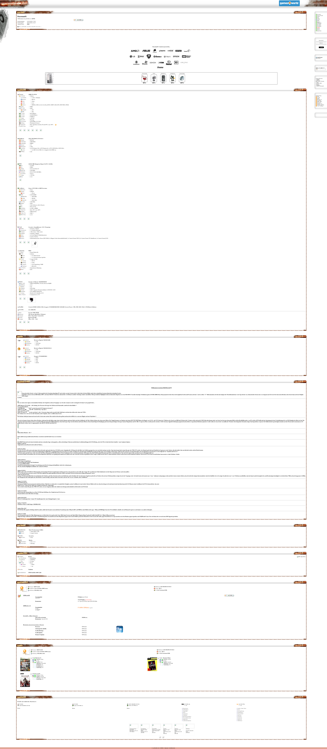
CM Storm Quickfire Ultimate (37, 314)
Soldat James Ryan (242, 708)
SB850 (31, 143)
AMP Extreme (33, 211)
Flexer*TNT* (240, 713)
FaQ (318, 17)
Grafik (318, 97)
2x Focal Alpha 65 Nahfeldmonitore (38, 235)
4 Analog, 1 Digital (34, 233)
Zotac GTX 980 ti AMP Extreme (38, 188)
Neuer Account (320, 15)
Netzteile (319, 102)
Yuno (317, 82)
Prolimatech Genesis (35, 123)
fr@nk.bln (185, 719)
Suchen (318, 16)
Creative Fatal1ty (34, 236)
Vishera (32, 96)
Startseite (319, 14)
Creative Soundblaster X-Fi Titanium (39, 227)
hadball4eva (185, 709)
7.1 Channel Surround (35, 230)
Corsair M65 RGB (33, 312)
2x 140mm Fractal (36, 255)
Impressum (319, 30)
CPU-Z (318, 28)
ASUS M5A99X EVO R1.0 (36, 138)
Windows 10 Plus (320, 104)
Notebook (319, 100)
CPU (318, 96)
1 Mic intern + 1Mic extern (36, 231)
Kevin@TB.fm (241, 711)
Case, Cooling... (320, 105)
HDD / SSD (319, 101)
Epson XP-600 (32, 317)
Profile (318, 18)
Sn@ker (318, 79)
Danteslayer (185, 708)
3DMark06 (319, 23)
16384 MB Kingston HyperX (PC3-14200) (41, 164)
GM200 (32, 191)
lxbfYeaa (318, 80)
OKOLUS (240, 719)
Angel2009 (185, 711)
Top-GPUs (319, 25)
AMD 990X (32, 141)
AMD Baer (240, 720)
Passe (239, 709)
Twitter (318, 19)
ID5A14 (32, 140)
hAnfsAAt (240, 717)
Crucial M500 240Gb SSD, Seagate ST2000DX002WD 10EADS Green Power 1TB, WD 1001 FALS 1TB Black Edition (62, 307)
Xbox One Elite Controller (36, 315)
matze (184, 712)
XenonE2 (240, 716)
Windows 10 (319, 103)
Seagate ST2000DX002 (40, 356)
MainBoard (319, 99)
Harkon (318, 85)
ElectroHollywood (187, 717)
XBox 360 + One (33, 319)
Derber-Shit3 (319, 83)
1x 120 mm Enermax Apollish (38, 257)
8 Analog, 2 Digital (34, 228)
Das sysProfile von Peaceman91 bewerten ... (30, 26)
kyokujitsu (185, 713)
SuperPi (318, 22)
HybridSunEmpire (187, 716)
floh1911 (239, 715)
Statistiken (319, 26)
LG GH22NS (32, 309)
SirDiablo (185, 715)
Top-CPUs (319, 24)
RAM (318, 98)
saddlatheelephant (187, 720)
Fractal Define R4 (34, 252)
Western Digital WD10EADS (42, 340)
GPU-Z (318, 29)
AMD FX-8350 (33, 94)
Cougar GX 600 (33, 259)
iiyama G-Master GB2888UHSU (38, 282)
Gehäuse (32, 254)
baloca (317, 84)
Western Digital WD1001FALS (43, 348)
